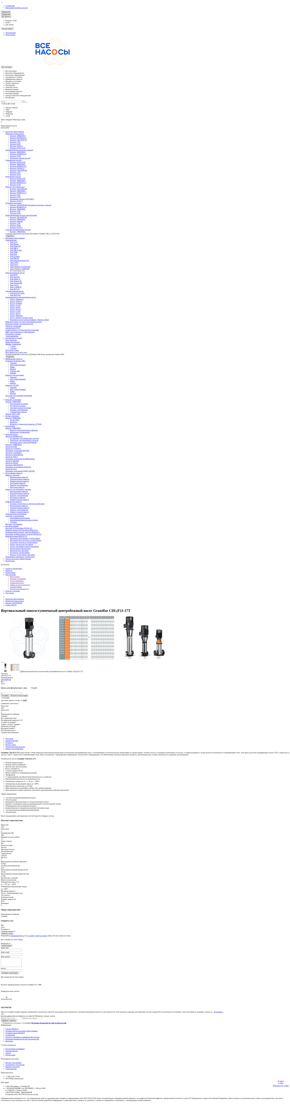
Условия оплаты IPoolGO (15, 1033)
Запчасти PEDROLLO (14, 436)
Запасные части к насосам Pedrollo (23, 442)
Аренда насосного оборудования (18, 559)
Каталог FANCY (16, 146)
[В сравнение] (4, 662)
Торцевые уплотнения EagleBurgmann (20, 459)
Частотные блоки (12, 350)
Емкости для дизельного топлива (18, 489)
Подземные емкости (17, 483)
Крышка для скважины (19, 410)
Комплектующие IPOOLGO (16, 536)
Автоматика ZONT (12, 328)
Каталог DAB (15, 144)
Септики (13, 522)
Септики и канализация (14, 516)
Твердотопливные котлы (15, 273)
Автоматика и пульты (13, 338)
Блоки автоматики (12, 342)
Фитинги (13, 422)
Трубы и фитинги (12, 416)
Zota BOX (14, 275)
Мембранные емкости (13, 359)
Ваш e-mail (5, 952)
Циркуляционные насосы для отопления (21, 215)
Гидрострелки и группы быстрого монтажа (22, 330)
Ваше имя (4, 948)
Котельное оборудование (15, 238)
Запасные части (11, 434)
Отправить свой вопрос (10, 973)
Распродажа (10, 561)
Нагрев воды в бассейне (19, 551)
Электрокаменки (11, 336)
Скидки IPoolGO (11, 1029)
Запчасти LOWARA (13, 449)
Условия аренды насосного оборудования (21, 1031)
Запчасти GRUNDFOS (14, 465)
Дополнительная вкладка (15, 747)
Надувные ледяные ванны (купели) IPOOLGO (23, 534)
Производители (11, 1051)
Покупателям (10, 575)
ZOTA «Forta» (15, 307)
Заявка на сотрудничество (20, 585)
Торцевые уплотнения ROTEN (17, 451)
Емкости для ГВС (12, 385)
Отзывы (9, 743)
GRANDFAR (6, 680)
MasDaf (13, 369)
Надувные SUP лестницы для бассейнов (25, 540)
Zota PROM (14, 258)
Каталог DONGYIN (17, 148)
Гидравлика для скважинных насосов (24, 438)
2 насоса (13, 348)
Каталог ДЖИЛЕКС (18, 136)
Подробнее (10, 236)
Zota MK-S (14, 248)
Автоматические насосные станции (19, 150)
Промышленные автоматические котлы (20, 297)
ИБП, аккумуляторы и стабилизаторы (20, 332)
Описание (9, 739)
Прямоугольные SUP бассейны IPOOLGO (21, 530)
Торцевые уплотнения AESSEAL (18, 467)
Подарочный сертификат (15, 1049)
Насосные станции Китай (20, 158)
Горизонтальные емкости (19, 479)
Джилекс (13, 363)
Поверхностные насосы (14, 134)
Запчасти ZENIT (11, 463)
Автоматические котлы (14, 291)
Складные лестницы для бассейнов (23, 542)
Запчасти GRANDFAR (14, 455)
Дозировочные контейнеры (16, 514)
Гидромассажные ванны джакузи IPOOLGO (22, 532)
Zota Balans (14, 244)
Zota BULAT (15, 289)
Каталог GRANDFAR (18, 140)
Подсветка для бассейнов (20, 553)
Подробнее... (219, 1012)
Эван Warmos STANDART (20, 267)
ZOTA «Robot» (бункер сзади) (21, 318)
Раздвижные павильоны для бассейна (20, 557)
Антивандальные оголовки (20, 408)
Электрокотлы (11, 240)
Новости (8, 571)
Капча (3, 968)
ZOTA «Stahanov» (17, 299)
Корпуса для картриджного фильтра (24, 430)
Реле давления (11, 340)
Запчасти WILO (11, 457)
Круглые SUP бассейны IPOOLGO (18, 528)
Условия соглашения (18, 579)
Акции (8, 1053)
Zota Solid (13, 252)
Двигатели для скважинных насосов (24, 440)
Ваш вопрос (5, 957)
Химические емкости (13, 502)
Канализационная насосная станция (24, 520)
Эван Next (14, 265)
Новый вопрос (6, 946)
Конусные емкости (17, 487)
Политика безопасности (19, 589)
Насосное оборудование (14, 132)
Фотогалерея (10, 573)
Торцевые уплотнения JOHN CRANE (20, 471)
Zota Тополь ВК (16, 283)
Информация (6, 1025)
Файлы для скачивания (14, 749)
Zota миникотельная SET (19, 261)
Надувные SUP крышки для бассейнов (25, 538)
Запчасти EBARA (12, 461)
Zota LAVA (14, 285)
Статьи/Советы (16, 587)
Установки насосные (13, 203)
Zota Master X (15, 279)
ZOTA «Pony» (15, 314)
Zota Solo (13, 254)
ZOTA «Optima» (16, 303)
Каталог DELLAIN (12, 414)
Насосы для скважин (13, 1063)
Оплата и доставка (12, 591)
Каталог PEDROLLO (18, 138)
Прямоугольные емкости (19, 481)
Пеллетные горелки (13, 334)
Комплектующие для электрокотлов (19, 324)
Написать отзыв (7, 933)
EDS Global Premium (18, 365)
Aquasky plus (15, 371)
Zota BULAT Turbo (17, 293)
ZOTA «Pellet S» (16, 301)
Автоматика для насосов (14, 1065)
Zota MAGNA (15, 295)
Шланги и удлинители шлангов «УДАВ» (26, 424)
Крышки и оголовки (13, 400)
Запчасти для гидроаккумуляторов (18, 396)
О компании (10, 6)
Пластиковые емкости (13, 473)
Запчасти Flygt (11, 469)
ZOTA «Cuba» (15, 312)
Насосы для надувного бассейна (22, 555)
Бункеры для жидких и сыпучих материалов (27, 504)
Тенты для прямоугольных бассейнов (24, 547)
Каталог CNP (15, 142)
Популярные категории (10, 1059)
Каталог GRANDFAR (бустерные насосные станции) (30, 205)
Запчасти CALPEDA (13, 453)
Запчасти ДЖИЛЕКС (13, 444)
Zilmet (12, 367)
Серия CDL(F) (11, 605)
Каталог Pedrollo (16, 221)
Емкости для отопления (14, 375)
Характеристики (11, 741)
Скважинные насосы (13, 160)
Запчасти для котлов (13, 326)
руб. (6, 16)
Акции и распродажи (13, 569)
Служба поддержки (8, 1045)
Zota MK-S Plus (16, 250)
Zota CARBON (16, 287)
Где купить (9, 593)
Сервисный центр (17, 583)
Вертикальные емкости (19, 477)
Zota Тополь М (15, 281)
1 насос (13, 346)
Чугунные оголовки (17, 406)
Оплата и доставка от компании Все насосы (22, 1037)
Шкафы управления (13, 344)
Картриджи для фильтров (20, 432)
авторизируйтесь (17, 936)
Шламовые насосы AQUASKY (22, 199)
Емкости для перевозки (19, 485)
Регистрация (10, 35)
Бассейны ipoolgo (12, 526)
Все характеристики (9, 718)
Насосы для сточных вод (15, 187)
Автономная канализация (20, 518)
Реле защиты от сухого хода (16, 352)
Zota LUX (14, 242)
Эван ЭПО (14, 263)
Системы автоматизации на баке (18, 230)
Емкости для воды (12, 475)
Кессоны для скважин (13, 524)
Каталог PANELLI (17, 168)
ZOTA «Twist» (15, 305)
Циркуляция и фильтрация (20, 549)
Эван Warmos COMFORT (20, 269)
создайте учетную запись (37, 936)
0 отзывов (6, 698)
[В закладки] (2, 662)
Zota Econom (15, 256)
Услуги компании (17, 581)
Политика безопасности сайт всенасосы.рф (22, 1039)
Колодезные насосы (13, 177)
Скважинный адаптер (18, 412)
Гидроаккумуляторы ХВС (15, 361)
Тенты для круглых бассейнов (21, 544)
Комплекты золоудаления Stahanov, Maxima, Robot (29, 320)
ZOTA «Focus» (15, 309)
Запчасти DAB (11, 447)
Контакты (9, 1041)
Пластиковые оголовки (19, 404)
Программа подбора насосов (16, 8)
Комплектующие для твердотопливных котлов (23, 322)
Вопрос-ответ (10, 745)
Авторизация (10, 33)
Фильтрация (10, 426)
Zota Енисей (14, 277)
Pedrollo (13, 373)
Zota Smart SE (15, 246)
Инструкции (15, 577)
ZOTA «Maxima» (16, 316)
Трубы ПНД (14, 420)
